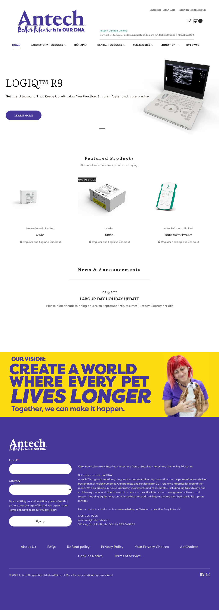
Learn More (23, 115)
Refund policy (78, 547)
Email (13, 460)
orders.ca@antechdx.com (139, 35)
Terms (12, 509)
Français (169, 9)
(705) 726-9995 (88, 515)
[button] (13, 206)
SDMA (109, 235)
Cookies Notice (90, 556)
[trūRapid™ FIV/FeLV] (166, 198)
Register (199, 9)
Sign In (184, 9)
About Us (28, 547)
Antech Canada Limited (178, 228)
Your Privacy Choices (152, 547)
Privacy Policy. (48, 509)
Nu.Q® (40, 235)
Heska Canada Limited (40, 228)
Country (15, 480)
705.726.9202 (186, 35)
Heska (109, 228)
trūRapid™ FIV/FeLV (178, 235)
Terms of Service (127, 556)
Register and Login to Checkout (41, 241)
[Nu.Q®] (28, 198)
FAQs (51, 547)
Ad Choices (189, 547)
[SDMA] (107, 198)
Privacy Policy (112, 547)
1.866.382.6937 (166, 35)
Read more (109, 302)
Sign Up (40, 521)
